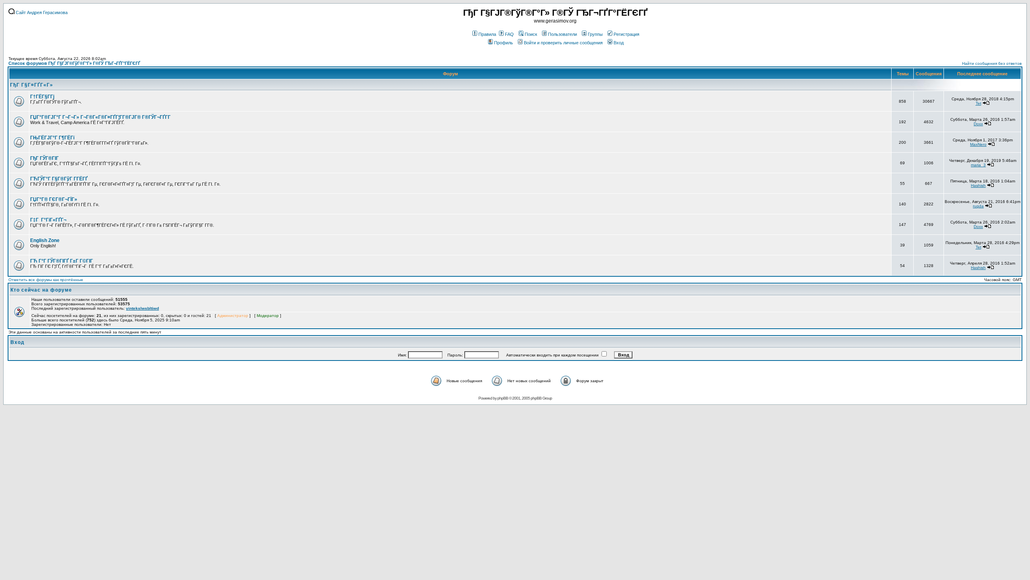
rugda (978, 206)
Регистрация (626, 34)
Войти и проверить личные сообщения (563, 42)
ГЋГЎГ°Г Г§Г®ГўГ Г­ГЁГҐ (59, 179)
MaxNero (978, 144)
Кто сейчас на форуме (41, 290)
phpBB (502, 398)
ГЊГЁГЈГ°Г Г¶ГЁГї (52, 138)
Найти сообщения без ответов (992, 63)
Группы (595, 34)
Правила (487, 34)
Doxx (978, 124)
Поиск (531, 34)
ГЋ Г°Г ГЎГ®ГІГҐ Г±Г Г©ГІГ (62, 261)
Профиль (503, 42)
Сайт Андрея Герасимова (41, 12)
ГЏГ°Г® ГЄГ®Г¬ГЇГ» (53, 199)
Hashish (978, 185)
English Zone (45, 240)
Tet (978, 103)
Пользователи (562, 34)
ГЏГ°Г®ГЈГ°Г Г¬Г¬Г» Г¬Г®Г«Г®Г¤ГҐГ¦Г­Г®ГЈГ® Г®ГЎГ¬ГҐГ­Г (101, 117)
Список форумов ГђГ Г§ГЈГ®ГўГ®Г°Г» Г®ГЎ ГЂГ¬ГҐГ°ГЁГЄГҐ (74, 63)
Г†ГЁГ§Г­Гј (42, 96)
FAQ (509, 34)
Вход (619, 42)
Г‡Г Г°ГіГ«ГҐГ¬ (48, 220)
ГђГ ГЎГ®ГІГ (45, 158)
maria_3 (978, 165)
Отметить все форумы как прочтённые (45, 280)
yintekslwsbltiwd (142, 308)
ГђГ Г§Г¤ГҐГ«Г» (31, 85)
